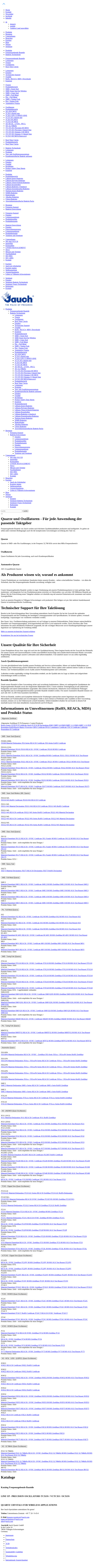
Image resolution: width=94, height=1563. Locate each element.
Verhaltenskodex (12, 1548)
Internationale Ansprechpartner (17, 1560)
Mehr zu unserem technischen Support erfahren (18, 631)
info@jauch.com (7, 1521)
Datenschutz (10, 1539)
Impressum (9, 1535)
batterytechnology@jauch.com (12, 1519)
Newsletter (9, 14)
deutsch (13, 24)
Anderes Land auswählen (19, 28)
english (12, 26)
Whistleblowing (11, 1556)
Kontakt (8, 12)
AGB (8, 1544)
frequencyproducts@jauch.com (18, 1517)
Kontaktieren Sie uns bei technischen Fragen (17, 635)
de (6, 22)
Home (8, 10)
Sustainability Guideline (14, 1552)
